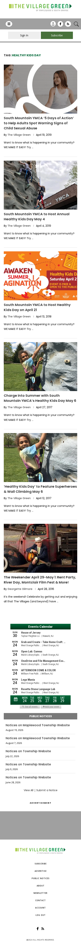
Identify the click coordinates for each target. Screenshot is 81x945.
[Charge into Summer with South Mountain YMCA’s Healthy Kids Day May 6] (40, 366)
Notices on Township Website (28, 751)
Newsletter (40, 893)
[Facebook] (60, 25)
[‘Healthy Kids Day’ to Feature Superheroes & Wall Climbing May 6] (40, 457)
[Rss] (68, 25)
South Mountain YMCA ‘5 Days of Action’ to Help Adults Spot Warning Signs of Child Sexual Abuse (39, 123)
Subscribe (41, 863)
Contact (40, 900)
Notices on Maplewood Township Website (38, 725)
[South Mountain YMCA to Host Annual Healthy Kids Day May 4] (40, 185)
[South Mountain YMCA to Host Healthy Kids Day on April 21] (40, 275)
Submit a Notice (46, 790)
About (40, 885)
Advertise (41, 871)
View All (28, 790)
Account (40, 907)
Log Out (41, 915)
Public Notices (41, 878)
